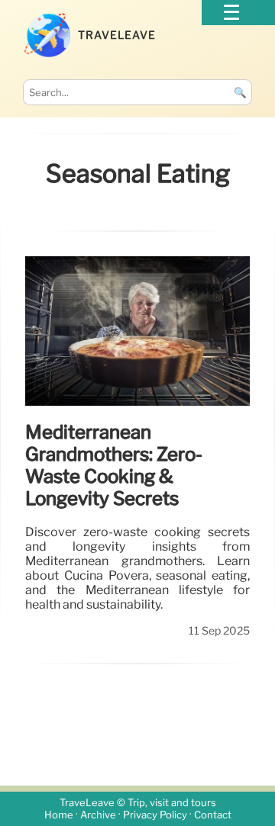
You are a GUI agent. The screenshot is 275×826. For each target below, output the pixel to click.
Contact (212, 815)
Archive (98, 815)
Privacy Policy (155, 815)
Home (58, 815)
